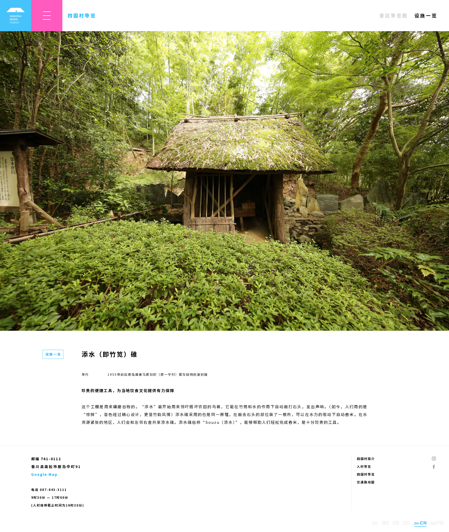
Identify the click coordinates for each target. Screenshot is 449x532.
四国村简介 (366, 458)
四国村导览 (366, 474)
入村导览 (364, 466)
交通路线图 (366, 482)
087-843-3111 (53, 489)
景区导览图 (393, 15)
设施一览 (425, 15)
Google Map (44, 474)
